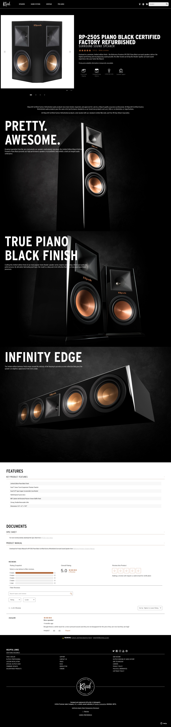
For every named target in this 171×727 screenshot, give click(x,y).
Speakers (22, 4)
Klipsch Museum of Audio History (123, 659)
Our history (117, 657)
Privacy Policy (118, 666)
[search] (166, 4)
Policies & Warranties (120, 669)
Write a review (104, 50)
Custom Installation (13, 661)
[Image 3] (40, 95)
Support (62, 657)
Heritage (49, 4)
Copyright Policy (118, 671)
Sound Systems (35, 4)
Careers (115, 664)
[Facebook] (117, 651)
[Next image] (70, 52)
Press (61, 661)
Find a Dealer (10, 657)
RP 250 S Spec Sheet (47, 538)
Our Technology (118, 661)
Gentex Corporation (100, 704)
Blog (61, 664)
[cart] (147, 4)
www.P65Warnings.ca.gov (101, 638)
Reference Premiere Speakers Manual (83, 548)
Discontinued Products (13, 669)
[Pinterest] (127, 651)
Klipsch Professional (13, 659)
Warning (86, 711)
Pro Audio (61, 4)
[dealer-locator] (140, 4)
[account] (143, 4)
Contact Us (63, 659)
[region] (37, 51)
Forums (62, 669)
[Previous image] (5, 52)
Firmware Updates (12, 666)
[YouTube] (123, 651)
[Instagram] (120, 651)
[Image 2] (36, 95)
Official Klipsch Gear (13, 664)
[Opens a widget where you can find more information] (163, 723)
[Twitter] (113, 651)
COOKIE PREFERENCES (85, 715)
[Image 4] (44, 95)
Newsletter (63, 666)
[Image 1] (31, 95)
